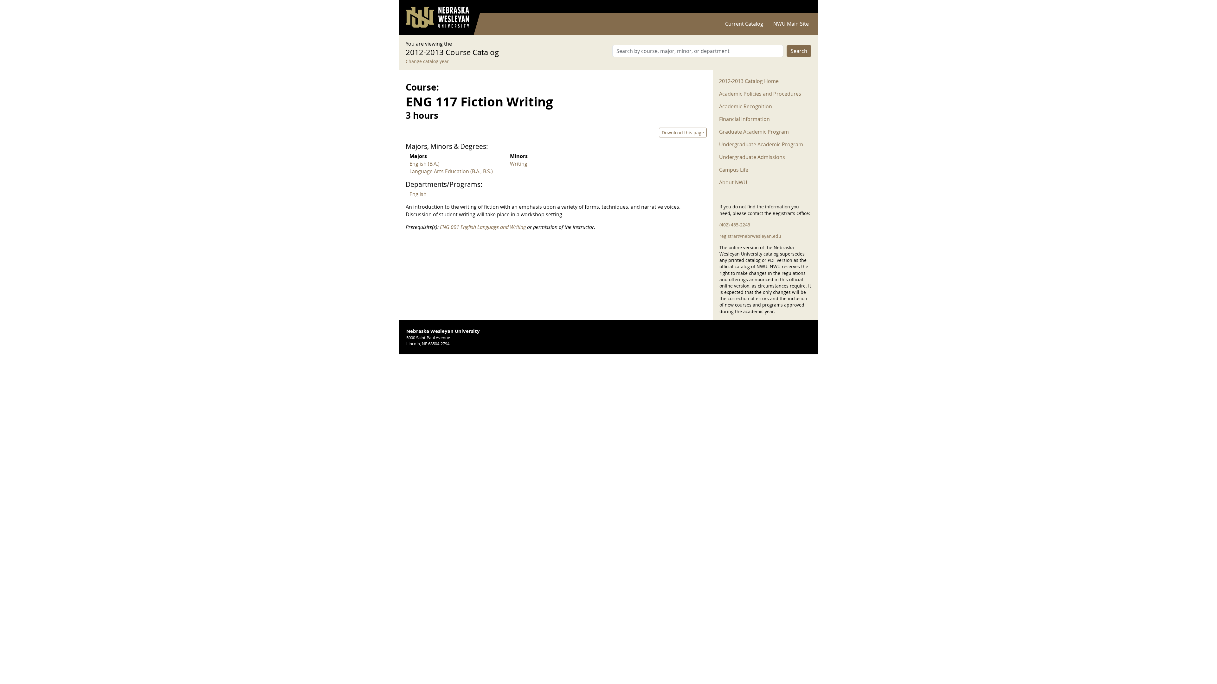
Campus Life (733, 169)
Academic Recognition (745, 106)
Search (799, 51)
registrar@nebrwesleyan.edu (750, 236)
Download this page (683, 133)
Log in (803, 6)
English (418, 194)
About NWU (733, 182)
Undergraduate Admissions (752, 157)
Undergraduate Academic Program (761, 144)
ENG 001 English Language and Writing (483, 227)
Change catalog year (427, 61)
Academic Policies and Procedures (760, 93)
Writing (518, 163)
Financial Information (744, 119)
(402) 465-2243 (734, 225)
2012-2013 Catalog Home (749, 81)
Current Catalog (744, 23)
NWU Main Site (791, 23)
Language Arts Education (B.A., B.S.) (451, 171)
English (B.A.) (424, 163)
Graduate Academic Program (754, 131)
